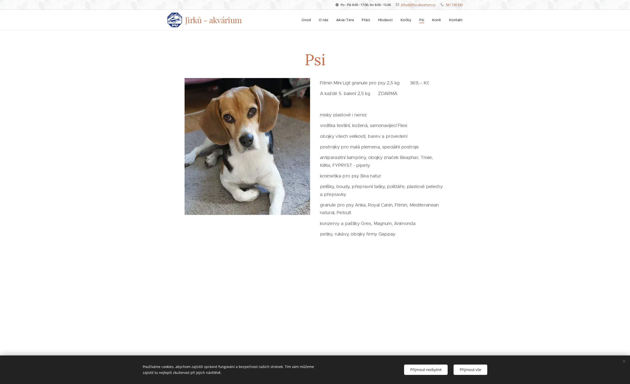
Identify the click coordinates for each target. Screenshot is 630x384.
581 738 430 (454, 4)
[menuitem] (307, 20)
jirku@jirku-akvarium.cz (418, 4)
